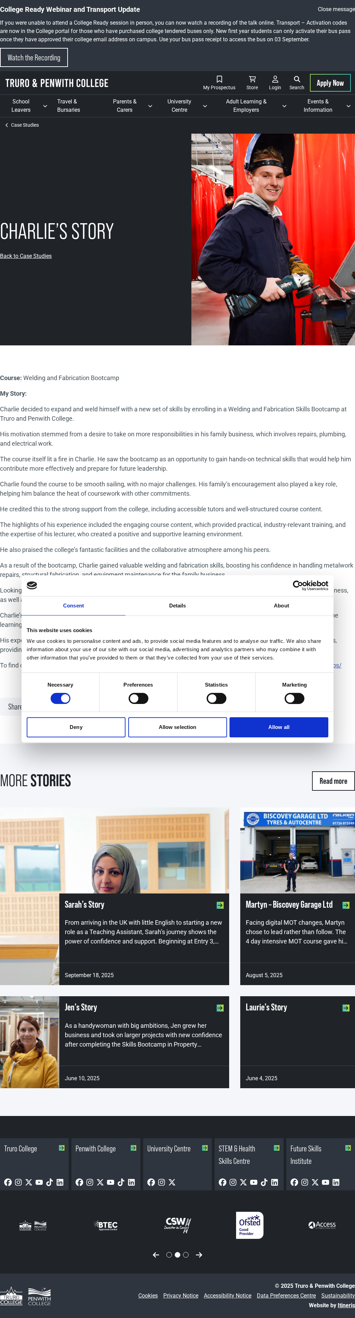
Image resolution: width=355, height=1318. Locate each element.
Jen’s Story (81, 1007)
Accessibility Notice (227, 1295)
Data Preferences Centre (286, 1295)
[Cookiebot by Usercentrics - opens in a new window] (298, 585)
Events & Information (329, 105)
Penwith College (96, 1148)
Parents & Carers (135, 105)
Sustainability (338, 1295)
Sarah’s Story (84, 904)
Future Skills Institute (306, 1155)
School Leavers (31, 105)
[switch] (138, 698)
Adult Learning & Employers (258, 105)
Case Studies (25, 125)
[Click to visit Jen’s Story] (29, 1042)
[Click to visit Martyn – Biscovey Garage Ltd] (297, 850)
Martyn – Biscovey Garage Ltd (289, 904)
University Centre (189, 105)
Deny (76, 727)
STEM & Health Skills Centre (237, 1155)
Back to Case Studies (26, 256)
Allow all (278, 727)
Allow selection (178, 727)
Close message (336, 9)
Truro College (20, 1148)
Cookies (148, 1295)
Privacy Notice (180, 1295)
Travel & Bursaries (68, 105)
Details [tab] (177, 605)
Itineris (346, 1305)
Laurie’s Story (266, 1007)
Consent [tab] (73, 605)
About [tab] (281, 605)
